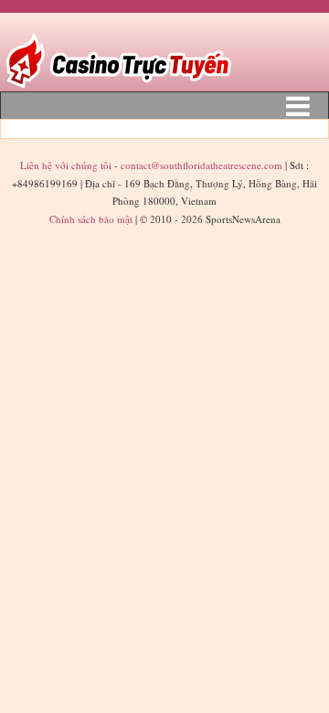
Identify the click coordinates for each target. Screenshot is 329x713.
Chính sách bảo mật (91, 219)
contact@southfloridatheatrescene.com (201, 165)
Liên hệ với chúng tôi (67, 165)
